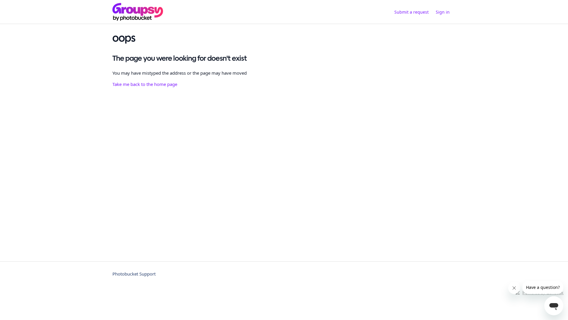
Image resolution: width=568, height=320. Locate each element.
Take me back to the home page (144, 84)
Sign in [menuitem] (443, 12)
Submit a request (411, 12)
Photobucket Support (134, 274)
